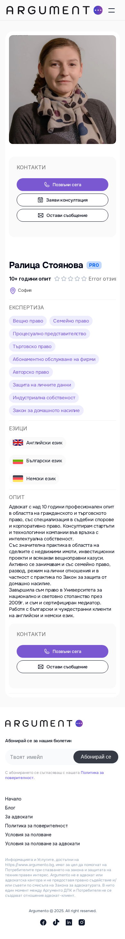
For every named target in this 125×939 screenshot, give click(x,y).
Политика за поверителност (36, 825)
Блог (10, 807)
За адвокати (19, 816)
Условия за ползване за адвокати (42, 843)
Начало (13, 798)
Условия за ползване (28, 834)
